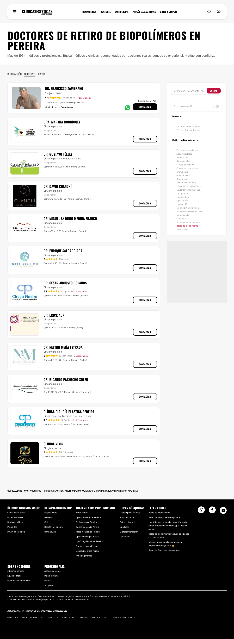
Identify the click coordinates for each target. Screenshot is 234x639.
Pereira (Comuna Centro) (188, 130)
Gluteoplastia (182, 179)
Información (14, 74)
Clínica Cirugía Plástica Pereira (69, 411)
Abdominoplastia (184, 154)
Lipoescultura (182, 197)
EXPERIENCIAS (121, 11)
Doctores (29, 74)
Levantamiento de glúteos (188, 186)
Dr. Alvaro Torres (15, 517)
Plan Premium (51, 575)
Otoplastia (181, 218)
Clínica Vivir (53, 443)
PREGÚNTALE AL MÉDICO (144, 11)
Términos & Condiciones (123, 618)
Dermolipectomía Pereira (87, 527)
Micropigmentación (129, 531)
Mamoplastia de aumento (188, 207)
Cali (46, 522)
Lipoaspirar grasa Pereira (88, 551)
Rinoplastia (181, 229)
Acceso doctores (52, 571)
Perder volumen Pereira (87, 546)
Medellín (48, 517)
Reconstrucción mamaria (188, 222)
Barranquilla (50, 531)
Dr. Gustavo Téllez (58, 154)
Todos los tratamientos (187, 150)
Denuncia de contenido (18, 580)
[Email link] (223, 510)
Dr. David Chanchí (58, 186)
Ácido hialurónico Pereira (88, 531)
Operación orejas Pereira (87, 536)
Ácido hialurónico (128, 517)
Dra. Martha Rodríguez (62, 121)
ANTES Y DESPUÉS (168, 11)
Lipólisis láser (182, 200)
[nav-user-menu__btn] (219, 12)
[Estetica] (37, 12)
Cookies (51, 618)
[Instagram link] (201, 511)
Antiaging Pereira (84, 555)
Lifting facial (182, 193)
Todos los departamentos (188, 126)
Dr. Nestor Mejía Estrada (63, 347)
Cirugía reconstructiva (187, 168)
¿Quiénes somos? (15, 571)
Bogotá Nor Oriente (53, 527)
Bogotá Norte (50, 512)
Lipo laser (124, 527)
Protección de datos (17, 618)
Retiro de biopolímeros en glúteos (164, 517)
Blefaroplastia (183, 161)
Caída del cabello (128, 522)
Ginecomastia (183, 175)
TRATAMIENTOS (89, 11)
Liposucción (182, 204)
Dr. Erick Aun (54, 315)
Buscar (214, 90)
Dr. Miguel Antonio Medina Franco (70, 218)
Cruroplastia (182, 172)
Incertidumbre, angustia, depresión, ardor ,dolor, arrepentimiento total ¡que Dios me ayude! (168, 525)
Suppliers (48, 585)
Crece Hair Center (16, 512)
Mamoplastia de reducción (189, 211)
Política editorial (101, 618)
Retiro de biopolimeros (159, 512)
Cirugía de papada (185, 164)
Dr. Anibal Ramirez (16, 531)
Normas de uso (37, 618)
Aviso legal (84, 618)
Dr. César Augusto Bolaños (65, 282)
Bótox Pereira (82, 512)
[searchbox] (190, 90)
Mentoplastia (182, 215)
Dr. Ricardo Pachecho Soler (66, 379)
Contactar (145, 107)
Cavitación (125, 536)
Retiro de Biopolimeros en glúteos (164, 550)
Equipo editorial (14, 575)
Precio (42, 74)
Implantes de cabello (186, 182)
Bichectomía (182, 157)
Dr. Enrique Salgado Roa (63, 250)
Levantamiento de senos (188, 190)
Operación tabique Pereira (88, 517)
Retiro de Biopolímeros (187, 225)
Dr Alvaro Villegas (15, 522)
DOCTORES (106, 11)
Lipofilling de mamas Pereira (89, 541)
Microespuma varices (130, 512)
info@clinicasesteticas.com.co (52, 611)
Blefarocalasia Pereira (86, 522)
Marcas (48, 580)
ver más (87, 416)
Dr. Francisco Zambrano (64, 88)
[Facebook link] (212, 511)
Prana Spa (12, 527)
